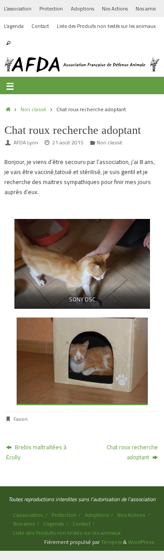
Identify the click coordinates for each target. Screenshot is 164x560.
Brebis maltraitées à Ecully (36, 452)
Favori (21, 419)
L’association (17, 8)
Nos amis (146, 8)
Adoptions (82, 8)
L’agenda (14, 26)
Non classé (33, 109)
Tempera (111, 542)
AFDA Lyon (26, 142)
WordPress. (141, 542)
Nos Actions (115, 8)
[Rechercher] (8, 43)
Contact (40, 26)
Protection (51, 8)
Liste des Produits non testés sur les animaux (106, 26)
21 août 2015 (68, 142)
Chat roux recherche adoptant (132, 452)
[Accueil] (8, 109)
